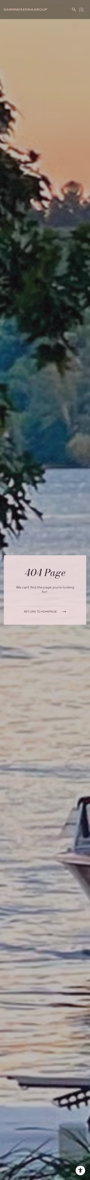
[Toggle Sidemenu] (81, 9)
